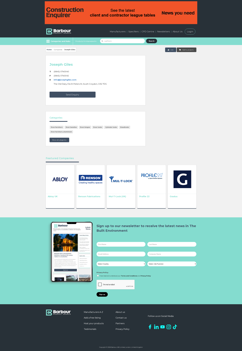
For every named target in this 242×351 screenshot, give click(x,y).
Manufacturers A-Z (93, 312)
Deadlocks (124, 127)
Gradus (173, 196)
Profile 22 (144, 196)
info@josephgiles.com (65, 80)
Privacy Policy (102, 272)
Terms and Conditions (129, 276)
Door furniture (57, 127)
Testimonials (90, 329)
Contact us (121, 318)
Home (49, 50)
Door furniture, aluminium (61, 132)
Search (151, 41)
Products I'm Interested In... (86, 41)
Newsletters (163, 31)
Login (190, 31)
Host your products (94, 323)
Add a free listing (92, 318)
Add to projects (188, 50)
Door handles (71, 127)
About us (120, 312)
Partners (120, 323)
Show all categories (59, 140)
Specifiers (133, 31)
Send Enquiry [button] (72, 94)
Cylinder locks (111, 127)
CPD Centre (148, 31)
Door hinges (85, 127)
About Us (177, 31)
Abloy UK (53, 196)
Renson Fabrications (89, 196)
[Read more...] (60, 179)
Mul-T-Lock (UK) (117, 196)
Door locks (97, 127)
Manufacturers (117, 31)
